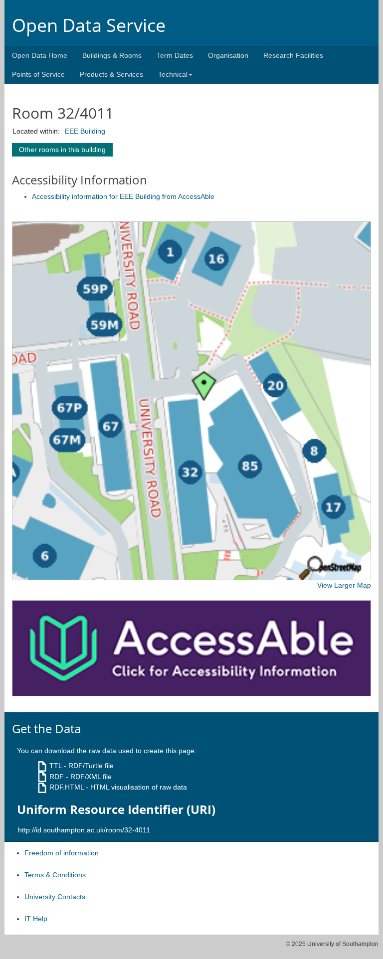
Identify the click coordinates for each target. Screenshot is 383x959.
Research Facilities (293, 55)
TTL (55, 766)
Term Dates (175, 55)
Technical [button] (173, 74)
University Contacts (54, 897)
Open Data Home (39, 55)
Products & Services (111, 74)
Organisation (228, 55)
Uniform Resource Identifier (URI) (116, 809)
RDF (56, 777)
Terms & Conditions (55, 875)
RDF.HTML (66, 787)
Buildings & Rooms (112, 55)
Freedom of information (61, 853)
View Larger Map (344, 585)
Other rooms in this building (62, 150)
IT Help (35, 919)
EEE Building (85, 131)
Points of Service (38, 74)
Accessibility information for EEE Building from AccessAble (123, 196)
